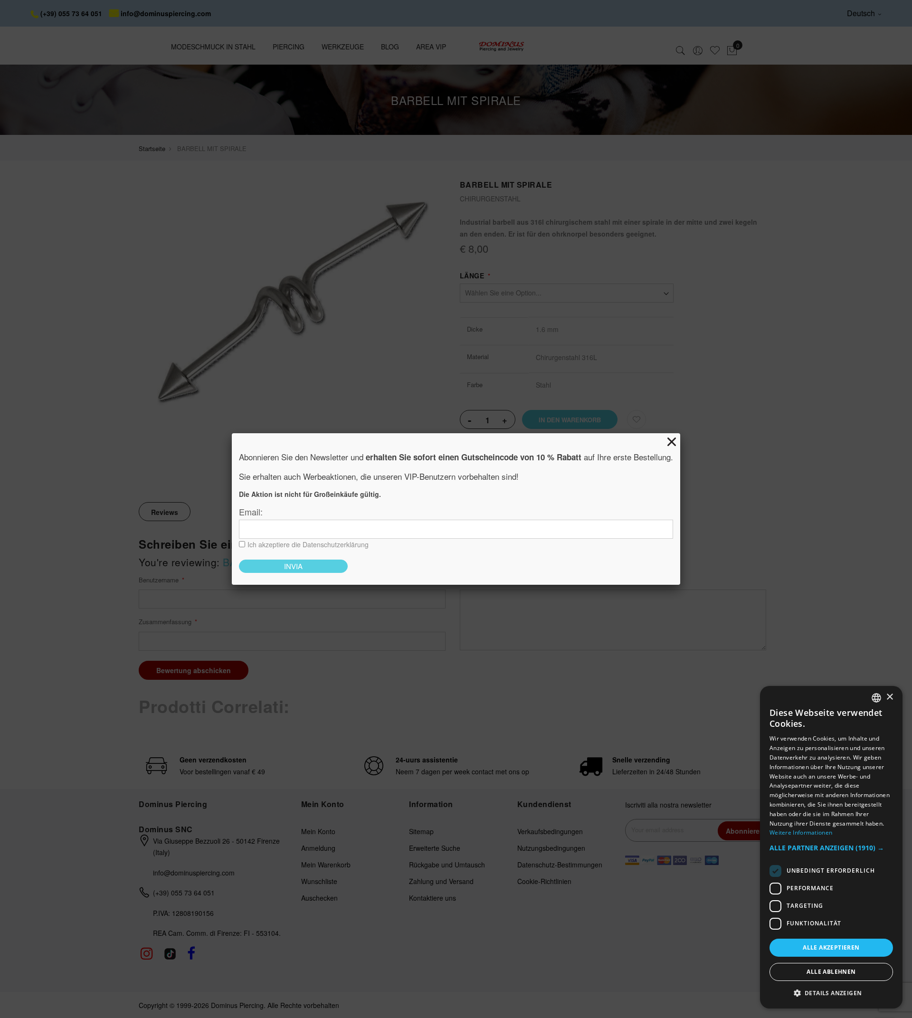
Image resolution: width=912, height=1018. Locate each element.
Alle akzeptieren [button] (831, 947)
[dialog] (831, 847)
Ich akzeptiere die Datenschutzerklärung (308, 544)
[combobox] (876, 698)
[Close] (671, 441)
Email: (251, 511)
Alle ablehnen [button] (831, 972)
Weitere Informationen (801, 832)
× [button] (889, 697)
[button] (831, 848)
